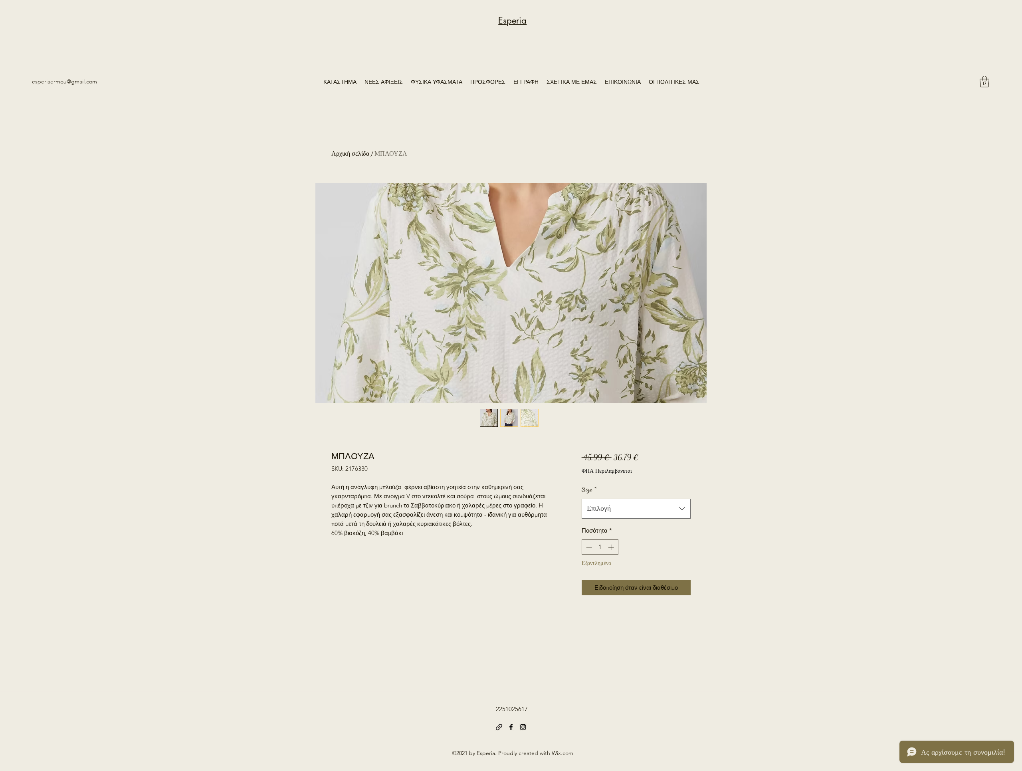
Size (589, 489)
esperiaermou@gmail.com (64, 81)
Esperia (512, 20)
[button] (984, 81)
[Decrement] (588, 547)
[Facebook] (511, 727)
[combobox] (636, 509)
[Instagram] (523, 727)
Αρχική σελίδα (350, 153)
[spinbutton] (599, 547)
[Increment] (611, 547)
